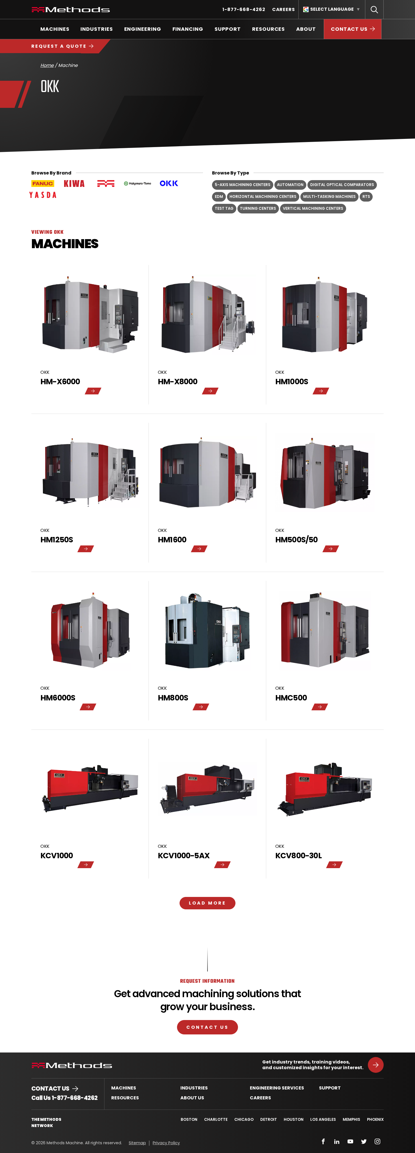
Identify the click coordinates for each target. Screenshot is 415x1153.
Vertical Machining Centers (313, 208)
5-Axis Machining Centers (242, 184)
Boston (189, 1119)
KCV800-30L (298, 856)
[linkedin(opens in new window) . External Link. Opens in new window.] (337, 1141)
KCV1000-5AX (183, 856)
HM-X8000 (178, 382)
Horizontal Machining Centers (263, 196)
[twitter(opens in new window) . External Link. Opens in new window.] (364, 1141)
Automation (290, 184)
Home (47, 65)
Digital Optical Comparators (342, 184)
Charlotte (216, 1119)
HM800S (173, 698)
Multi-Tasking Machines (329, 196)
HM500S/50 (296, 540)
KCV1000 (56, 856)
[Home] (71, 10)
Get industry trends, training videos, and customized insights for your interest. (312, 1065)
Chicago (244, 1119)
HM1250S (56, 540)
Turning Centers (258, 208)
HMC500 (291, 698)
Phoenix (375, 1119)
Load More (207, 903)
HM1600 (172, 540)
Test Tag (224, 208)
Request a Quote (59, 46)
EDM (219, 196)
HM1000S (291, 382)
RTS (366, 196)
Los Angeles (323, 1119)
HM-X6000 (60, 382)
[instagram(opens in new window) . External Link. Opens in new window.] (377, 1141)
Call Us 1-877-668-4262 (64, 1098)
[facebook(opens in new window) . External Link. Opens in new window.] (323, 1141)
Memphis (351, 1119)
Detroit (268, 1119)
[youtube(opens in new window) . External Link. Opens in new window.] (350, 1141)
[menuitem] (244, 9)
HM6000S (57, 698)
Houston (293, 1119)
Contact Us (207, 1027)
